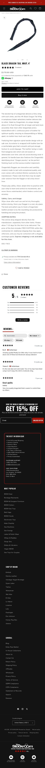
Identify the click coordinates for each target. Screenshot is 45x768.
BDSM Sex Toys (10, 509)
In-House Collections (13, 651)
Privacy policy (12, 733)
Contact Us (10, 658)
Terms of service (23, 733)
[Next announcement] (41, 2)
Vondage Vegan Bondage (15, 580)
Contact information (23, 736)
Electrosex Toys (10, 520)
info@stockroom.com (13, 464)
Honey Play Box (11, 620)
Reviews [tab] (8, 329)
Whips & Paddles (10, 538)
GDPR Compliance (12, 684)
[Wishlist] (35, 8)
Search (8, 695)
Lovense (9, 605)
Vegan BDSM (9, 549)
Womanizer (10, 591)
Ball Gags (7, 512)
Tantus (8, 587)
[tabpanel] (22, 363)
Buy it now (22, 95)
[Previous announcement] (4, 2)
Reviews (9, 698)
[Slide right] (27, 60)
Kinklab (8, 572)
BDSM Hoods (9, 516)
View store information (12, 262)
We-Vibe (9, 594)
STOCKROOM (14, 729)
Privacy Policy (11, 676)
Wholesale (10, 673)
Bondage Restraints (11, 498)
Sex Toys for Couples (12, 553)
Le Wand (9, 602)
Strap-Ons (8, 542)
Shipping (4, 83)
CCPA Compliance (12, 687)
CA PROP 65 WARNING (10, 250)
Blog (7, 643)
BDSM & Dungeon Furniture (14, 501)
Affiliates (9, 669)
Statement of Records (14, 691)
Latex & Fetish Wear (11, 534)
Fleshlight (9, 613)
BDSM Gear (8, 494)
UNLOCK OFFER (38, 420)
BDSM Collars (9, 505)
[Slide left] (18, 60)
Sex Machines (9, 527)
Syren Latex (10, 583)
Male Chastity (9, 523)
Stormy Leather (11, 576)
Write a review (22, 320)
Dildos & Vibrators (11, 545)
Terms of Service (12, 680)
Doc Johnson (10, 616)
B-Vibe (8, 598)
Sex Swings (8, 531)
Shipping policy (34, 733)
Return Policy (10, 662)
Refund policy (36, 729)
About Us (9, 654)
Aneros (8, 624)
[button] (4, 8)
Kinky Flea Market (12, 647)
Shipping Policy (11, 665)
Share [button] (6, 274)
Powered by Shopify (24, 729)
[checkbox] (19, 340)
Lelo (7, 609)
